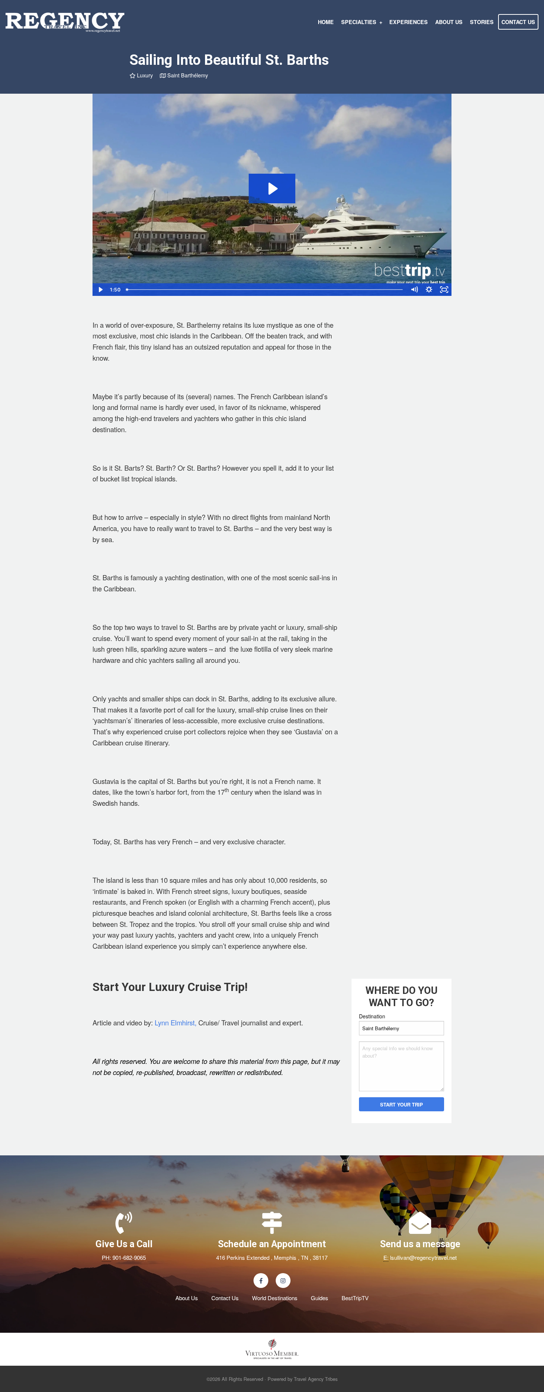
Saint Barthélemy (187, 75)
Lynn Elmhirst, (176, 1022)
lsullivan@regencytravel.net (423, 1257)
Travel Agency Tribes (316, 1378)
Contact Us (518, 22)
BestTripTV (355, 1298)
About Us (449, 22)
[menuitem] (326, 21)
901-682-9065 (129, 1257)
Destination (372, 1016)
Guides (319, 1298)
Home (326, 22)
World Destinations (275, 1298)
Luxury (144, 75)
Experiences (408, 22)
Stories (482, 22)
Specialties (358, 22)
